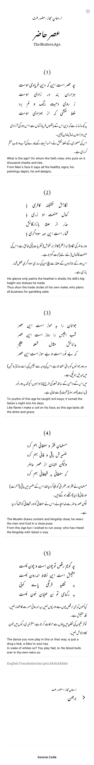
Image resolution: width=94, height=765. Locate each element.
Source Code (47, 757)
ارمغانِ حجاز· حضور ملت (47, 17)
